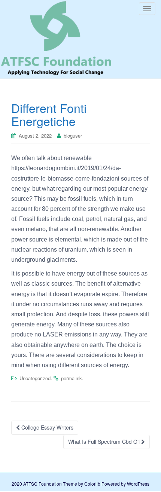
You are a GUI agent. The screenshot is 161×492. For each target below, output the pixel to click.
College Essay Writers (46, 427)
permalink (71, 378)
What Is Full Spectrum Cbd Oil (104, 441)
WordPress (138, 483)
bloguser (73, 135)
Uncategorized (35, 378)
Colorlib (92, 483)
